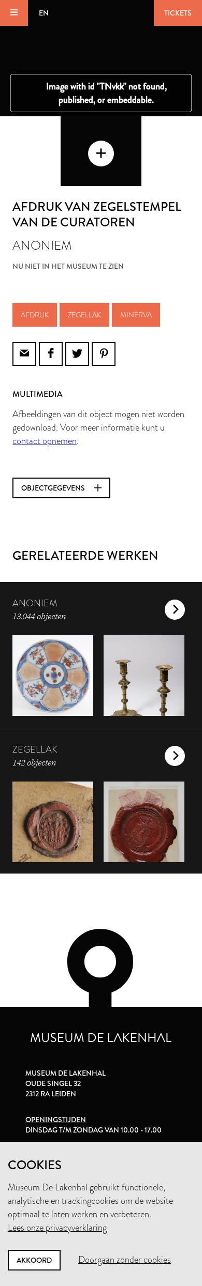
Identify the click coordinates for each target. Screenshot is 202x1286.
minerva (136, 315)
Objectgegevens (53, 488)
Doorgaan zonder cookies (124, 1259)
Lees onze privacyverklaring (57, 1227)
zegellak (84, 315)
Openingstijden (55, 1119)
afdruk (35, 315)
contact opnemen (44, 441)
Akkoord (34, 1260)
